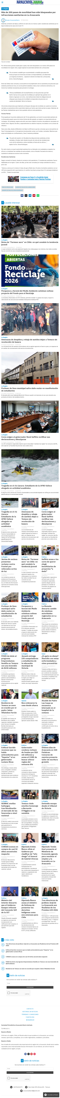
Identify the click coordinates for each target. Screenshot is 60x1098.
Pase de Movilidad (7, 187)
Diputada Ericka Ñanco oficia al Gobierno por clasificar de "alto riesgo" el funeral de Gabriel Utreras (29, 853)
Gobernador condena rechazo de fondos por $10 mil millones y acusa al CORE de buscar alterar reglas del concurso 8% (29, 756)
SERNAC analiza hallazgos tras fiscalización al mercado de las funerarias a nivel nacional (9, 809)
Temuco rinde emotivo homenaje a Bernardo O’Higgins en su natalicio (29, 808)
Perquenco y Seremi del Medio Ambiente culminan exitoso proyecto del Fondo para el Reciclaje (27, 292)
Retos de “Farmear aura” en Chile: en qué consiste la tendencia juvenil (29, 243)
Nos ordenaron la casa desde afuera (29, 704)
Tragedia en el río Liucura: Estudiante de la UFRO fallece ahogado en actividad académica (26, 486)
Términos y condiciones (30, 1014)
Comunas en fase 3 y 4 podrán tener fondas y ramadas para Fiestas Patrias (35, 178)
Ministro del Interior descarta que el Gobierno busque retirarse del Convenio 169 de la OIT (9, 906)
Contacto (30, 1009)
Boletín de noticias (16, 975)
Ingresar (31, 1020)
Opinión (23, 701)
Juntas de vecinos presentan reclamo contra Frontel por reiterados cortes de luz (9, 565)
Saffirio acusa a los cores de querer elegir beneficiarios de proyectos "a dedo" (50, 565)
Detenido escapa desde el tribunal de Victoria (49, 806)
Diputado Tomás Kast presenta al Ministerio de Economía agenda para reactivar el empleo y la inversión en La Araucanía (50, 855)
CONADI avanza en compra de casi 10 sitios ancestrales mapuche (9, 850)
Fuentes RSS (30, 1017)
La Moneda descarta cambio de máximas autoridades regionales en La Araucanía (49, 612)
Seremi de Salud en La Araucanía (25, 187)
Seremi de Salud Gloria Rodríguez (12, 190)
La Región (5, 9)
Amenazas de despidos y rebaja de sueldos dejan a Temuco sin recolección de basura (29, 340)
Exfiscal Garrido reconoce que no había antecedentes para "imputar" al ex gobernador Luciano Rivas (9, 754)
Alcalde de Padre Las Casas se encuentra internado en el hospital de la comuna (49, 706)
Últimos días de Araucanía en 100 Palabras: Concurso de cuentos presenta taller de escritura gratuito (50, 754)
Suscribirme (30, 987)
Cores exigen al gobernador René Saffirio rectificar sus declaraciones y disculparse (25, 438)
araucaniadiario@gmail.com (31, 1091)
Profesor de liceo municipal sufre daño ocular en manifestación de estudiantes (29, 389)
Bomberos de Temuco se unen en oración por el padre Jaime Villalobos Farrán (9, 708)
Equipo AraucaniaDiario (13, 20)
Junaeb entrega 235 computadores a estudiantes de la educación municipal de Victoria (29, 662)
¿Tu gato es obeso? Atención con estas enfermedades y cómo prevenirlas (50, 660)
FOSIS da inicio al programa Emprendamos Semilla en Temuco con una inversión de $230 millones (9, 662)
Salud (43, 654)
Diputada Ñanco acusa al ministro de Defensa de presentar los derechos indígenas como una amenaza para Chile (29, 908)
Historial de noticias (30, 1011)
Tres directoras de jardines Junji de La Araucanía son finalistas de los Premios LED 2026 (50, 905)
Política (44, 557)
